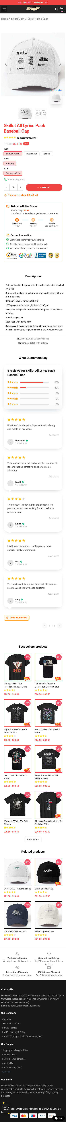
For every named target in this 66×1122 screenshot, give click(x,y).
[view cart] (62, 9)
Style (6, 158)
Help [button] (60, 1118)
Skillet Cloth (17, 18)
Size (6, 168)
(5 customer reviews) (27, 138)
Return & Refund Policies (13, 1059)
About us (6, 1019)
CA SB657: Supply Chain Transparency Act (22, 1036)
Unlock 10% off (6, 1108)
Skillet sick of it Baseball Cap (17, 888)
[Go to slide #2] (41, 113)
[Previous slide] (6, 64)
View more (33, 839)
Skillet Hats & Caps (38, 18)
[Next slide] (60, 64)
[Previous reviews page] (44, 626)
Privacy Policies (9, 1028)
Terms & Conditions (11, 1023)
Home (4, 18)
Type (6, 149)
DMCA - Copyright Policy (13, 1032)
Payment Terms (9, 1054)
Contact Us (7, 1063)
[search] (57, 9)
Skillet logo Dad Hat (44, 931)
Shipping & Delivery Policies (15, 1050)
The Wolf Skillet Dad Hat (15, 931)
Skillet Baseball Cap (44, 888)
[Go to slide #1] (25, 113)
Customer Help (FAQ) (12, 1067)
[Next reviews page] (59, 626)
